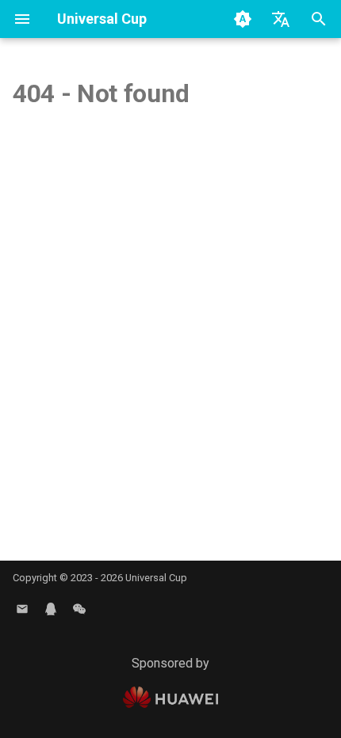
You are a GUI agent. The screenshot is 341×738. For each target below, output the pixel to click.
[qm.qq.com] (50, 609)
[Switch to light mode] (243, 19)
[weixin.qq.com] (79, 609)
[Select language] (281, 19)
